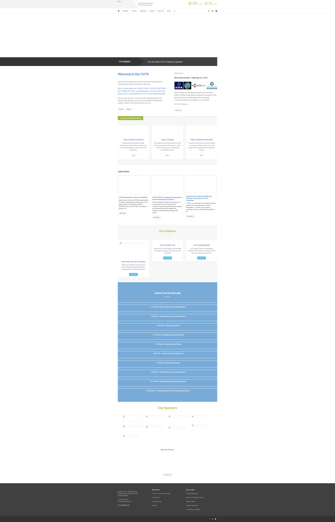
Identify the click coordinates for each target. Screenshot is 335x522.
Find (133, 155)
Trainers (134, 11)
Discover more (168, 474)
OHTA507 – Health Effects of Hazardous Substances (168, 372)
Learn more (133, 274)
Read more (178, 110)
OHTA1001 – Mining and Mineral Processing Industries (168, 381)
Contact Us (156, 497)
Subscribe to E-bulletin (193, 509)
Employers (143, 11)
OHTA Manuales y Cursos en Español (133, 197)
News (169, 11)
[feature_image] (134, 184)
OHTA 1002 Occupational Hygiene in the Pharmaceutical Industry (167, 198)
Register (129, 109)
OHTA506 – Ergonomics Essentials (168, 363)
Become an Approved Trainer (195, 497)
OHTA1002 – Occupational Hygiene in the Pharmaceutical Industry (168, 391)
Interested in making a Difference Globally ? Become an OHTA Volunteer (199, 198)
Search (155, 505)
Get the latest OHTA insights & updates (165, 62)
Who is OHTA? (191, 501)
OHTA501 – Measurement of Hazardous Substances (168, 316)
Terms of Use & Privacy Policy (161, 493)
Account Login (157, 501)
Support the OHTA (198, 3)
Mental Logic (125, 505)
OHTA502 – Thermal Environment (168, 326)
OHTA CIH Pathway (180, 104)
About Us (161, 11)
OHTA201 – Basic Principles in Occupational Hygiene (168, 307)
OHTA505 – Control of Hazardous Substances (168, 353)
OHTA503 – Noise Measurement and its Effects (168, 335)
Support (152, 11)
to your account (213, 3)
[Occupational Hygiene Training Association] (125, 2)
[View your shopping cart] (204, 11)
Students (125, 11)
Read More (123, 213)
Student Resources (192, 493)
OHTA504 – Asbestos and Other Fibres (168, 344)
